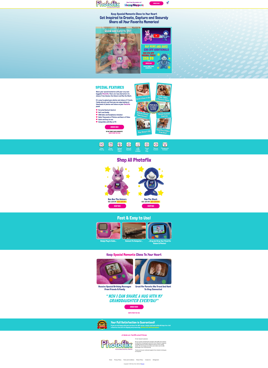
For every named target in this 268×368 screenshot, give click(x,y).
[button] (156, 3)
